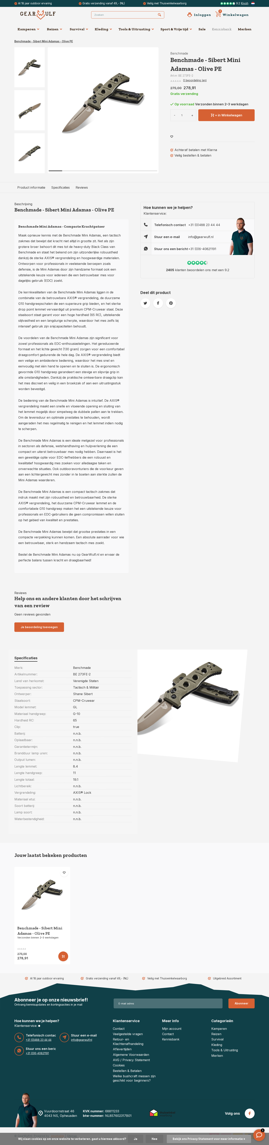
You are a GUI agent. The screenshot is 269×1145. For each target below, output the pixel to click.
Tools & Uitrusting (134, 29)
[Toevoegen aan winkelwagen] (63, 956)
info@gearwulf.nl (200, 237)
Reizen (52, 29)
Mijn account (171, 1029)
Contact (118, 1029)
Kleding (101, 29)
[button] (29, 169)
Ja (135, 1138)
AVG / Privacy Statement (131, 1060)
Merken (244, 29)
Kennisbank (222, 29)
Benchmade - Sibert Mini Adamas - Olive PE (43, 41)
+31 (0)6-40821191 (202, 249)
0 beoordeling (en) (195, 80)
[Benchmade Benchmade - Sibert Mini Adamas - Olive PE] (42, 894)
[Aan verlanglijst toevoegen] (171, 137)
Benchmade (179, 53)
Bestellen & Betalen (127, 1071)
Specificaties (60, 187)
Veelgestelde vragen (128, 1034)
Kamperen (27, 29)
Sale (202, 29)
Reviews (82, 187)
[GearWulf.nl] (44, 15)
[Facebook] (250, 1113)
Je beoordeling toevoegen (39, 627)
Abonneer (241, 1003)
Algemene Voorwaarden (131, 1055)
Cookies (119, 1065)
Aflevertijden (122, 1049)
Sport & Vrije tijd (174, 29)
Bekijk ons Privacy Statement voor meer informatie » (209, 1138)
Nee (154, 1138)
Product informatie (31, 187)
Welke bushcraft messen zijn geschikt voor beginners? (134, 1078)
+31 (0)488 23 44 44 (204, 225)
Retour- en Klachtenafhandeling (128, 1041)
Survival (77, 29)
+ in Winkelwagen (228, 115)
